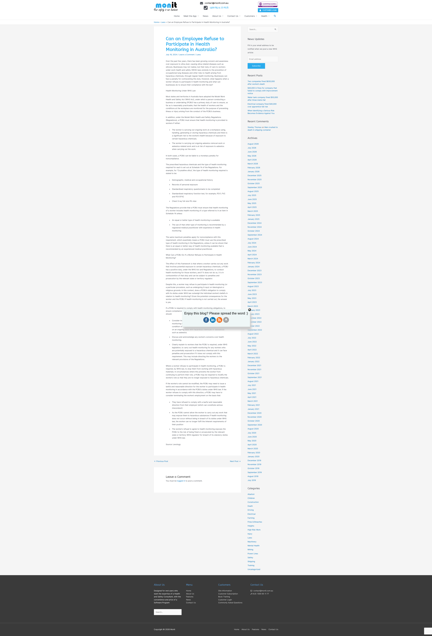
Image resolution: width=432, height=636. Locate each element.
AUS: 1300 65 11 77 (260, 594)
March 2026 (253, 164)
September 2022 (255, 330)
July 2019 (252, 480)
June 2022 (252, 342)
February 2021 (254, 405)
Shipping (251, 561)
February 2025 (254, 215)
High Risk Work (254, 530)
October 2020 (254, 421)
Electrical (251, 514)
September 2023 (255, 282)
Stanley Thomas (254, 127)
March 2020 (253, 448)
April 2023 (252, 302)
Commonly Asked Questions (230, 602)
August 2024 (253, 239)
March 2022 (253, 353)
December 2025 (254, 175)
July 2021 (252, 385)
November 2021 (254, 369)
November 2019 (254, 464)
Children (251, 498)
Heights (251, 526)
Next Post (235, 461)
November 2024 (255, 227)
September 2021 (255, 377)
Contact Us (232, 16)
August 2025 (253, 191)
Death (250, 506)
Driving (251, 510)
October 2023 (254, 278)
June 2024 (252, 247)
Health (264, 16)
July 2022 (252, 338)
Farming (251, 518)
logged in (181, 481)
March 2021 (253, 401)
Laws (198, 54)
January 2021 (253, 409)
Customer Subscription (228, 594)
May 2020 (252, 441)
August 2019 (253, 476)
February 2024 (254, 262)
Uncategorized (254, 569)
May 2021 (252, 393)
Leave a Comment (187, 54)
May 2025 (252, 203)
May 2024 (252, 251)
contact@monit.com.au (216, 3)
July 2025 (252, 195)
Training (251, 565)
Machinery (252, 542)
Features (189, 597)
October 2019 (253, 468)
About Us (216, 16)
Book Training (224, 597)
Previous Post (161, 461)
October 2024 (254, 231)
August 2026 (253, 144)
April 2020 (252, 444)
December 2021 (254, 365)
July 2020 (252, 433)
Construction (253, 502)
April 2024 (252, 255)
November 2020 (255, 417)
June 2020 (252, 437)
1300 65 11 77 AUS (219, 7)
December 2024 (254, 223)
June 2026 (252, 152)
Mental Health (253, 545)
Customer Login (225, 600)
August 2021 (253, 381)
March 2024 (253, 258)
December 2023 (254, 270)
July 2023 (252, 290)
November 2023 (255, 274)
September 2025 (255, 187)
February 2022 (254, 357)
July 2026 (252, 148)
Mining (250, 549)
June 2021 (252, 389)
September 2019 (255, 472)
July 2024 (252, 243)
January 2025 (253, 219)
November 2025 (255, 179)
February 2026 (254, 167)
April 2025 (252, 207)
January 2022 (253, 361)
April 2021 (252, 397)
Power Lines (253, 553)
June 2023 (252, 294)
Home (177, 16)
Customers (249, 16)
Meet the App (190, 16)
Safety (250, 557)
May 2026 (252, 156)
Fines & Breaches (255, 522)
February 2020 (254, 452)
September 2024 (255, 235)
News (205, 16)
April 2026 (252, 160)
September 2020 (255, 425)
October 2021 (253, 373)
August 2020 (253, 429)
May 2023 (252, 298)
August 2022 (253, 334)
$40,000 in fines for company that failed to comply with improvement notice (263, 90)
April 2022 (252, 350)
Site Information (225, 591)
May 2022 (252, 346)
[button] (275, 16)
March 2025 (253, 211)
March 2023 (253, 306)
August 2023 (253, 286)
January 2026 (253, 171)
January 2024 (253, 266)
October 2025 (254, 183)
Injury (250, 534)
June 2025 (252, 199)
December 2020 (254, 413)
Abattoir (251, 494)
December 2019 (254, 460)
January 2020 (253, 456)
